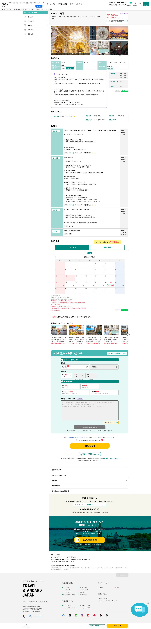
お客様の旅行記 (83, 594)
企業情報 (101, 587)
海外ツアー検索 (83, 587)
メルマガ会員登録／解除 (85, 608)
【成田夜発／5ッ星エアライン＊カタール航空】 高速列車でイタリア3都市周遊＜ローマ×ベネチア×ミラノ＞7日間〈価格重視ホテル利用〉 (77, 341)
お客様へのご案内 (67, 605)
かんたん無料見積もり (104, 598)
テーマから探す (66, 592)
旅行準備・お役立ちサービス (69, 608)
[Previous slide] (51, 335)
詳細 (125, 21)
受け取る (39, 6)
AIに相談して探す (67, 590)
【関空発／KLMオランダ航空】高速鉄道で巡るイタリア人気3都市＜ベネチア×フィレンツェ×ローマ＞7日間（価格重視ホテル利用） (111, 341)
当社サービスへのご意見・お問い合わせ (108, 601)
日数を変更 (70, 68)
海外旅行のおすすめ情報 (69, 594)
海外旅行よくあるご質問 (85, 605)
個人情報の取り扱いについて (76, 437)
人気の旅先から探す (84, 590)
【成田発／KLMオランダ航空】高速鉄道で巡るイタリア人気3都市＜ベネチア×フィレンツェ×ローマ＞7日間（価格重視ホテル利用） (94, 341)
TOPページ (66, 587)
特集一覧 (82, 592)
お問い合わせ (90, 446)
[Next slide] (128, 335)
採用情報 (117, 587)
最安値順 (107, 247)
